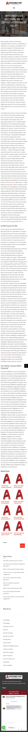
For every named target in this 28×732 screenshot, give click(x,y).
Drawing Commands (8, 636)
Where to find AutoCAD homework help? (13, 569)
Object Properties (7, 655)
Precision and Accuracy (9, 659)
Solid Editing (6, 662)
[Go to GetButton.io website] (3, 730)
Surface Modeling (7, 665)
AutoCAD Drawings (8, 633)
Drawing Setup (7, 639)
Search (5, 542)
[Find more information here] (14, 710)
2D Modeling (6, 620)
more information (6, 221)
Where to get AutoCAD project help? (12, 588)
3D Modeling (6, 623)
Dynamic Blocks (7, 642)
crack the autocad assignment (13, 65)
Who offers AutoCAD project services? (13, 560)
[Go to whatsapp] (3, 727)
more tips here (10, 182)
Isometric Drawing (8, 649)
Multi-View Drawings (8, 652)
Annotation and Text (8, 626)
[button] (14, 8)
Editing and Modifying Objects (10, 646)
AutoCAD (5, 629)
